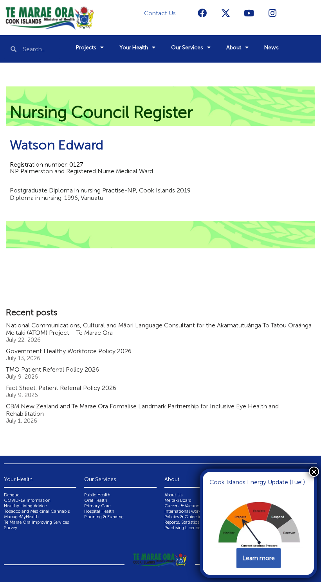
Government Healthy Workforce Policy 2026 (69, 351)
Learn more (258, 558)
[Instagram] (272, 13)
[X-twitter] (225, 13)
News (271, 47)
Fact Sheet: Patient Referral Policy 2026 (61, 388)
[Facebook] (202, 13)
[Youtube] (249, 13)
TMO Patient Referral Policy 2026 (52, 369)
